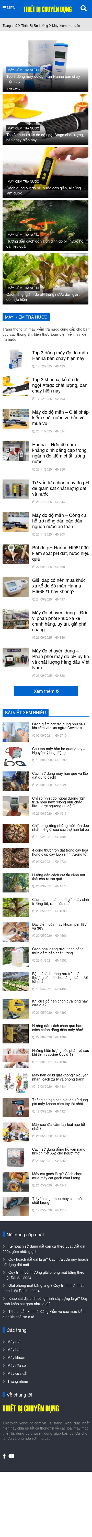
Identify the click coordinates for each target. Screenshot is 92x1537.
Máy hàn (14, 1349)
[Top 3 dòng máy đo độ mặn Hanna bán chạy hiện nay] (45, 65)
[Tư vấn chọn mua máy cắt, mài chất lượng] (16, 1205)
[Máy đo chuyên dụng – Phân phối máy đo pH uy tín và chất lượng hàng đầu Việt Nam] (16, 656)
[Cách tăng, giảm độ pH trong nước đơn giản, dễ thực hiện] (45, 278)
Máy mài (14, 1341)
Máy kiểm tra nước (23, 70)
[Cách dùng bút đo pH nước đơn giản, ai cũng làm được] (45, 172)
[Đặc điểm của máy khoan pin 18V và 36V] (16, 931)
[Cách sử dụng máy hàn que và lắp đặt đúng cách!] (16, 780)
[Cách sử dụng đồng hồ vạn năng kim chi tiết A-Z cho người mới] (16, 1156)
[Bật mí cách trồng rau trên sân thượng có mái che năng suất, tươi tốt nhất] (16, 981)
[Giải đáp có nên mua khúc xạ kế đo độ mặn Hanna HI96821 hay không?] (16, 586)
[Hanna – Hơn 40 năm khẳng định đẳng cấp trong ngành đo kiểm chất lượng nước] (16, 450)
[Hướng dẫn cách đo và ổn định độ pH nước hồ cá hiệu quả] (45, 225)
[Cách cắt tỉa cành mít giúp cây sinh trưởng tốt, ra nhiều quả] (16, 906)
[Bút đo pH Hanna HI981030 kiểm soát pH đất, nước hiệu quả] (16, 553)
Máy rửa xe (16, 1365)
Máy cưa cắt (17, 1373)
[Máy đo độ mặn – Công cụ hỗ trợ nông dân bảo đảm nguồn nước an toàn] (16, 521)
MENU (12, 7)
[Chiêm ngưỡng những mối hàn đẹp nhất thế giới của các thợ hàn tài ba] (16, 832)
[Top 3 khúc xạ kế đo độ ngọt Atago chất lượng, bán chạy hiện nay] (45, 118)
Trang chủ (10, 25)
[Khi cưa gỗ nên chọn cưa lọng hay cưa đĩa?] (16, 1008)
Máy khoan (16, 1357)
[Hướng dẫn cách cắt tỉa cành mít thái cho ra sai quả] (16, 882)
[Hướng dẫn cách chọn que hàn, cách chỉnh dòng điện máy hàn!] (16, 1032)
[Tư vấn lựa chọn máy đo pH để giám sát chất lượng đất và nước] (16, 488)
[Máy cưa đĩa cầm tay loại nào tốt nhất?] (16, 1131)
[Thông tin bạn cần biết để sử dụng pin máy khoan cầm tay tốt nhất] (16, 1107)
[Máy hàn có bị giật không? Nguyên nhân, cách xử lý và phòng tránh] (16, 1082)
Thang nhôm (17, 1381)
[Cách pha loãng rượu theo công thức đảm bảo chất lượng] (16, 956)
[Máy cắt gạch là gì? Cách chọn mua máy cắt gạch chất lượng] (16, 1181)
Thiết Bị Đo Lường (34, 25)
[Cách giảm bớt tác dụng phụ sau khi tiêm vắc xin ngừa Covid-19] (16, 731)
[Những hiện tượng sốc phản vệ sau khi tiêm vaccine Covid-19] (16, 1057)
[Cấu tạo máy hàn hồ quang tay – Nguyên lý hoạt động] (16, 755)
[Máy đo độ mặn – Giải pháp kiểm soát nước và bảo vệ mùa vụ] (16, 418)
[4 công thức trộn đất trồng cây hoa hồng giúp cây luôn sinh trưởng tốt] (16, 857)
